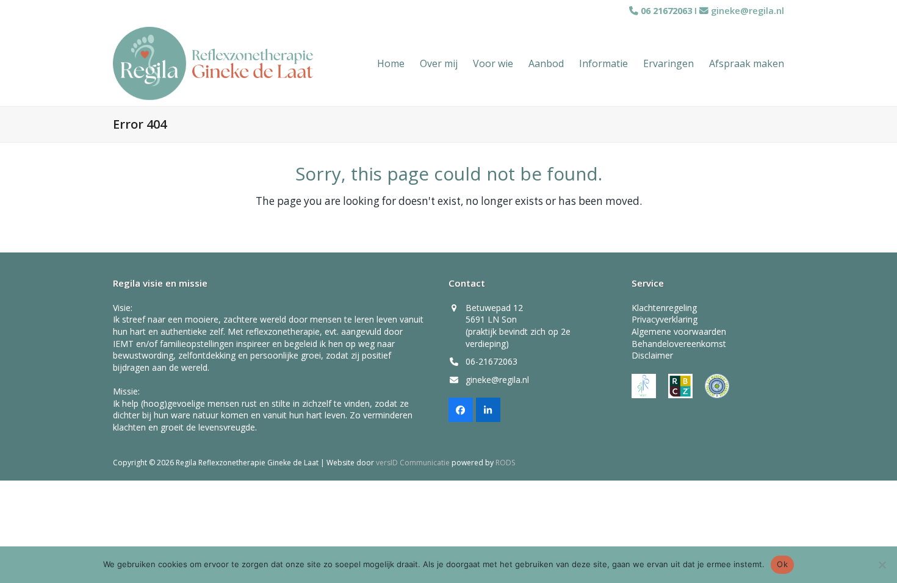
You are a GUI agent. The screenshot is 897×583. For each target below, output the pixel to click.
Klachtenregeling (664, 307)
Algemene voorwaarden (679, 331)
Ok (782, 564)
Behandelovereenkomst (679, 343)
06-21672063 (491, 361)
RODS (505, 462)
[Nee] (882, 565)
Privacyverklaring (664, 319)
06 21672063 (665, 10)
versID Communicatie (413, 462)
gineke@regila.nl (747, 10)
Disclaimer (652, 355)
